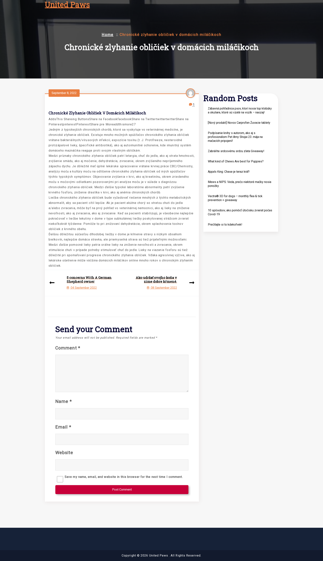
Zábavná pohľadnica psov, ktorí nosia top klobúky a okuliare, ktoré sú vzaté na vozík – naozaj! (240, 110)
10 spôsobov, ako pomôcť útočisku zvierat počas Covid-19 (240, 212)
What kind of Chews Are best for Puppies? (236, 161)
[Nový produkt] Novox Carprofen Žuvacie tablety (239, 122)
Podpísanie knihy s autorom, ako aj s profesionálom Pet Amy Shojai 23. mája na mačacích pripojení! (235, 137)
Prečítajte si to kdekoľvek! (225, 224)
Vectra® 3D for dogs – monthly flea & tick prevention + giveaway (235, 198)
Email (63, 427)
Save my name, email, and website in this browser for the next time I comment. (124, 477)
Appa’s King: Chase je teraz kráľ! (229, 171)
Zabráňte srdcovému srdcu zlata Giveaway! (236, 151)
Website (64, 452)
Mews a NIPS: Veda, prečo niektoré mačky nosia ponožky (239, 184)
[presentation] (52, 283)
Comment (67, 348)
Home (107, 34)
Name (63, 401)
